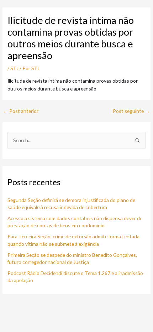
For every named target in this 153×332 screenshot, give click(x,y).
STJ (14, 68)
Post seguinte (131, 111)
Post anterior (20, 111)
